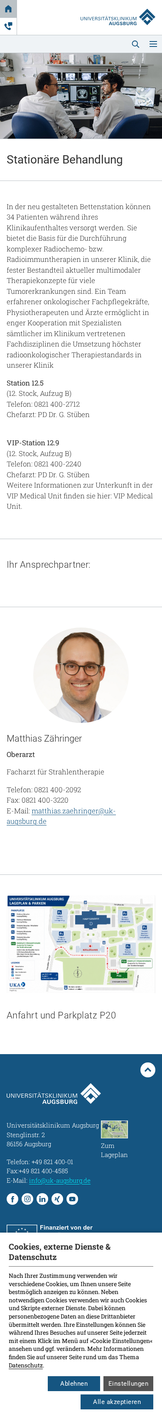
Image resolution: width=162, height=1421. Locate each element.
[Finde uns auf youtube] (72, 1199)
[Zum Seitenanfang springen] (147, 1069)
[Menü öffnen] (153, 44)
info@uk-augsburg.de (60, 1180)
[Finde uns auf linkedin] (42, 1199)
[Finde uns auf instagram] (27, 1199)
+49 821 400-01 (52, 1161)
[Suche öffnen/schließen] (135, 44)
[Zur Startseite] (118, 9)
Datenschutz (26, 1365)
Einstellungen (128, 1383)
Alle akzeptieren (117, 1402)
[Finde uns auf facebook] (12, 1199)
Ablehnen (74, 1383)
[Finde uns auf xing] (57, 1199)
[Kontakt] (8, 26)
